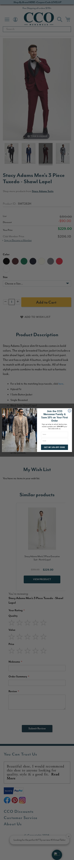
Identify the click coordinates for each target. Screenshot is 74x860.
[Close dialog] (69, 410)
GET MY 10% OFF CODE (54, 447)
